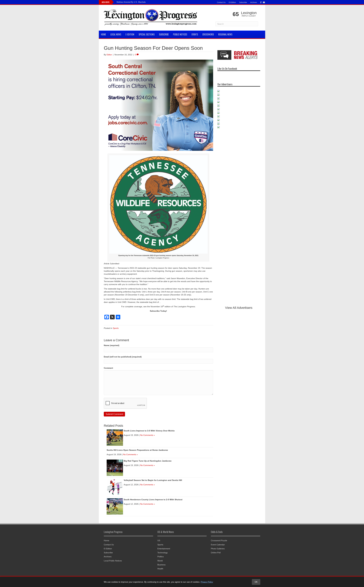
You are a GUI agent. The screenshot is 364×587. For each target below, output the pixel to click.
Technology (162, 552)
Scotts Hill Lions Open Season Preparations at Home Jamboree (137, 450)
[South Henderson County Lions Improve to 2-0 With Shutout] (115, 506)
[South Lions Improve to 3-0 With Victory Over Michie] (115, 437)
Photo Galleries (218, 548)
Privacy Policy (207, 582)
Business (161, 565)
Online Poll (216, 552)
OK (256, 582)
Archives (253, 2)
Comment (108, 368)
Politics (160, 556)
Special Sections (147, 34)
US (158, 540)
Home (103, 34)
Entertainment (163, 548)
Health (160, 569)
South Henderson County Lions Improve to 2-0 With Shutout (153, 499)
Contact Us (221, 2)
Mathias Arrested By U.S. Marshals (131, 2)
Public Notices (180, 34)
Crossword (208, 34)
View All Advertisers (238, 308)
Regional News (225, 34)
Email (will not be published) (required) (123, 357)
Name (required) (111, 345)
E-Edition (232, 2)
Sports (116, 328)
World (160, 561)
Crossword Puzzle (219, 540)
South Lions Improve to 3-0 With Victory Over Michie (149, 431)
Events (195, 34)
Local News (115, 34)
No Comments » (147, 435)
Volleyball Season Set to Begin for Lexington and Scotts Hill (153, 480)
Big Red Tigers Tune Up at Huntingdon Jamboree (147, 461)
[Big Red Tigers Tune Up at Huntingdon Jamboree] (115, 467)
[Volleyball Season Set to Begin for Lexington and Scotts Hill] (115, 487)
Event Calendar (218, 544)
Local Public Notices (113, 561)
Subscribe (243, 2)
